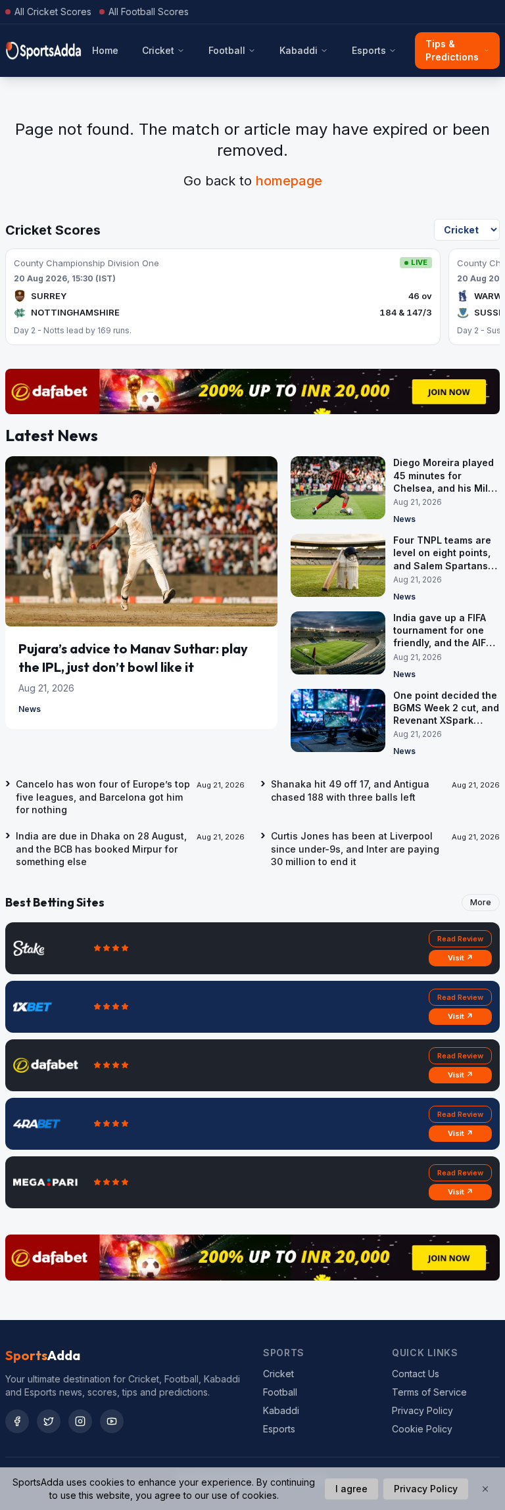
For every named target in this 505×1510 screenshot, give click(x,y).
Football (226, 50)
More (480, 902)
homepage (289, 181)
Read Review (460, 938)
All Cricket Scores (52, 11)
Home (105, 50)
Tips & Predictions (452, 50)
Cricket (158, 50)
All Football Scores (148, 11)
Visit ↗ (460, 957)
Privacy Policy (422, 1410)
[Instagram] (80, 1421)
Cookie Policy (422, 1428)
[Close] (485, 1489)
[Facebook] (17, 1421)
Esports (369, 50)
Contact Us (415, 1373)
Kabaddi (298, 50)
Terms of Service (429, 1392)
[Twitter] (48, 1421)
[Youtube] (112, 1421)
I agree (351, 1488)
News (29, 709)
